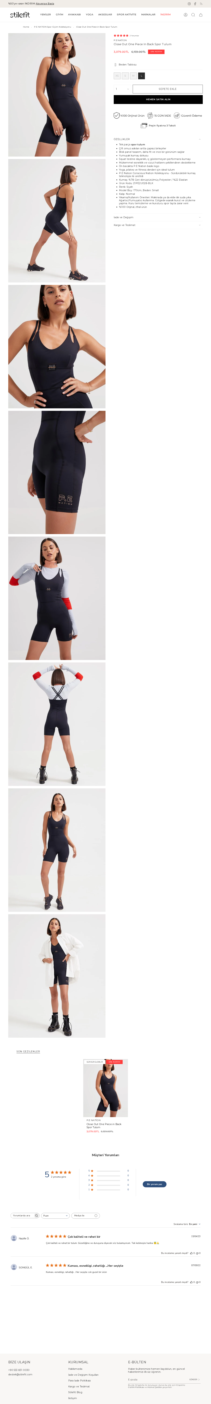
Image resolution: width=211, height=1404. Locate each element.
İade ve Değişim (123, 217)
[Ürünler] (201, 15)
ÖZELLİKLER (122, 139)
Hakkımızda (75, 1368)
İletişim (72, 1398)
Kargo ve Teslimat (124, 225)
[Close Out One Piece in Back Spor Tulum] (105, 1088)
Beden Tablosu (128, 64)
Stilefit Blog (75, 1392)
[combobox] (55, 1216)
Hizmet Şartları (154, 1387)
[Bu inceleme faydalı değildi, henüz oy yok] (197, 1253)
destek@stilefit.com (20, 1374)
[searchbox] (22, 1215)
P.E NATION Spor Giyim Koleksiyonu (52, 27)
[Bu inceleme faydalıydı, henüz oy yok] (191, 1253)
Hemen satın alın (158, 99)
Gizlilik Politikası (136, 1387)
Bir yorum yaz (154, 1184)
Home (26, 27)
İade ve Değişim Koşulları (83, 1374)
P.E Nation (120, 40)
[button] (59, 14)
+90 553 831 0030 (19, 1370)
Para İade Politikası (79, 1380)
